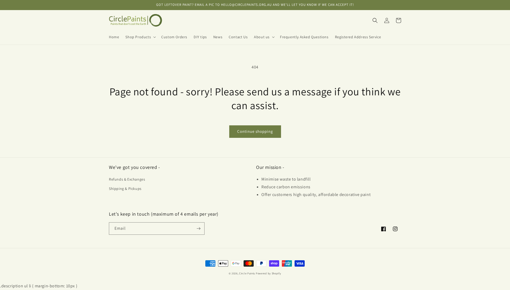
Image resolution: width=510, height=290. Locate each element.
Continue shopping (255, 131)
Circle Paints (247, 273)
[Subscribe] (198, 228)
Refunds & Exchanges (127, 179)
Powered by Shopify (268, 273)
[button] (140, 36)
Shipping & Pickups (125, 188)
